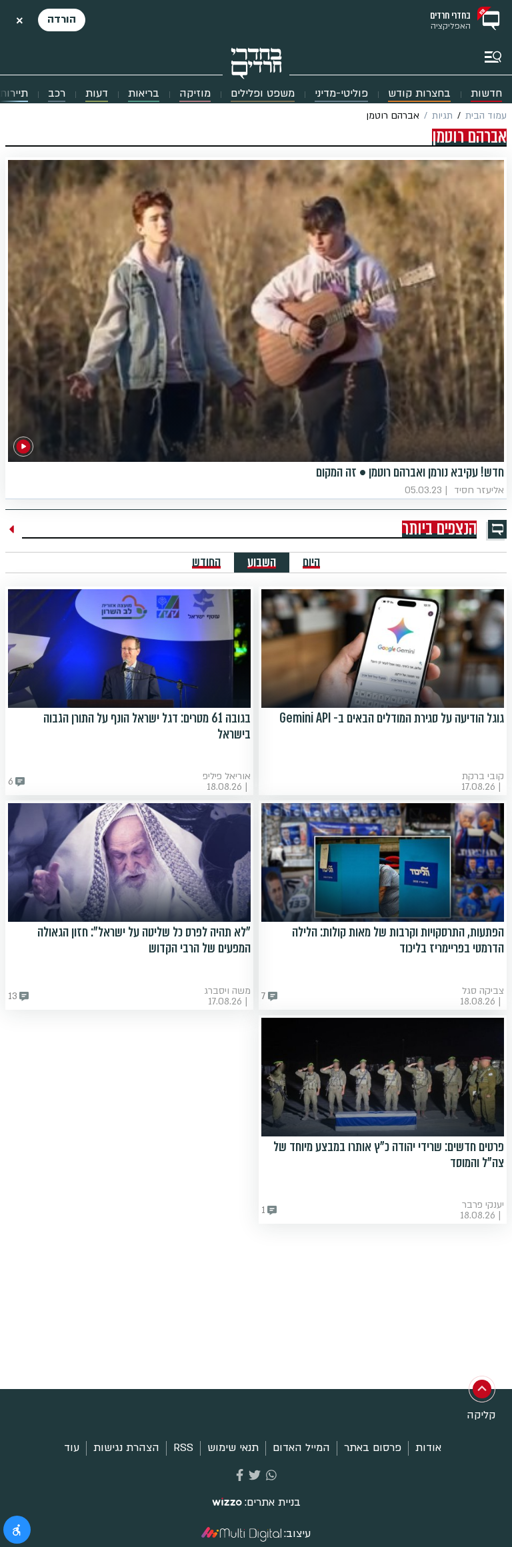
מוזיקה (195, 94)
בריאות (143, 94)
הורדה (61, 19)
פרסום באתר (372, 1447)
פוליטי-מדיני (341, 94)
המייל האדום (301, 1447)
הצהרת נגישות (126, 1447)
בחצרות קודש (419, 94)
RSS (183, 1447)
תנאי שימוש (233, 1447)
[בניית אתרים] (227, 1503)
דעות (96, 94)
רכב (56, 94)
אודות (428, 1447)
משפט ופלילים (263, 94)
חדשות (486, 94)
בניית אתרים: (273, 1503)
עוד (71, 1447)
